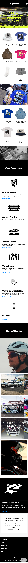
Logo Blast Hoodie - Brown (7, 61)
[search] (4, 3)
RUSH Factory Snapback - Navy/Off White (20, 140)
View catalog (2, 3)
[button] (12, 535)
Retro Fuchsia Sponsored (21, 61)
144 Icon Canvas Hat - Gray (7, 44)
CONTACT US (5, 511)
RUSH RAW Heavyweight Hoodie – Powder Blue (21, 122)
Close (14, 539)
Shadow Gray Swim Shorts (20, 79)
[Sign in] (23, 3)
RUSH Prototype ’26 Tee (7, 139)
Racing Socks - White (7, 79)
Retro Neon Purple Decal (21, 44)
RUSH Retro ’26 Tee (7, 121)
